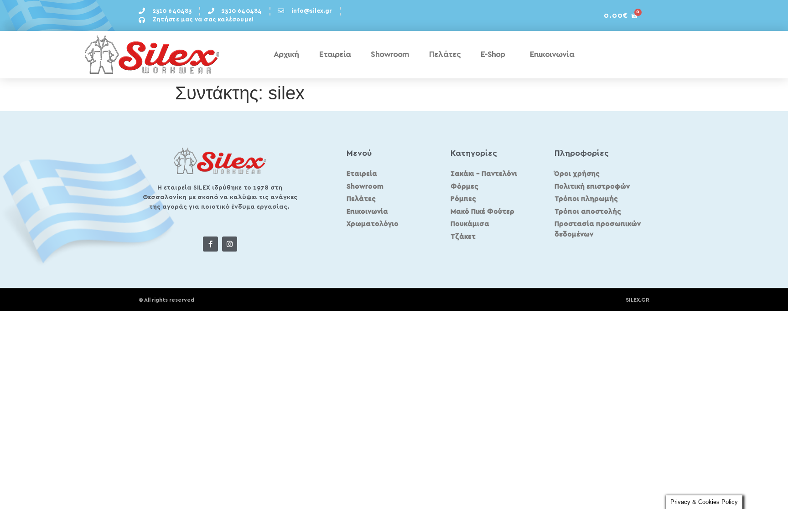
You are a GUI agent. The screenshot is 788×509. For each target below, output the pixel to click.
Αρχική (286, 55)
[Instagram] (229, 244)
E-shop (493, 55)
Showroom (390, 55)
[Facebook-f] (210, 244)
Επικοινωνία (552, 55)
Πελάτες (445, 55)
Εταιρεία (335, 55)
